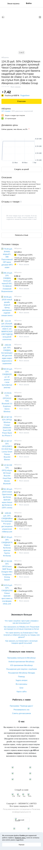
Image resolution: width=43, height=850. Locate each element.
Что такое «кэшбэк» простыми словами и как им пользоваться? (21, 622)
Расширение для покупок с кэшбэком (21, 669)
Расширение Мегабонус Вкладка (21, 673)
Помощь (21, 677)
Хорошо (21, 844)
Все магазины (21, 684)
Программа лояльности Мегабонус (21, 658)
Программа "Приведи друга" (21, 706)
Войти (29, 3)
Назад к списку (3, 17)
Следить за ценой (21, 169)
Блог (21, 688)
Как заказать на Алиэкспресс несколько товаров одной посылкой (21, 642)
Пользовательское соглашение (16, 809)
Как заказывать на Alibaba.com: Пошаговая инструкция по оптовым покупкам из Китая (21, 628)
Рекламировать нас (22, 710)
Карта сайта (21, 692)
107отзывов (5, 111)
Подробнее (25, 95)
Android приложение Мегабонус (21, 662)
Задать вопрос (22, 680)
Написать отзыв (21, 235)
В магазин (21, 101)
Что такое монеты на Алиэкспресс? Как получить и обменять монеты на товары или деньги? (22, 635)
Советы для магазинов (21, 713)
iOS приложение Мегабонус (21, 665)
